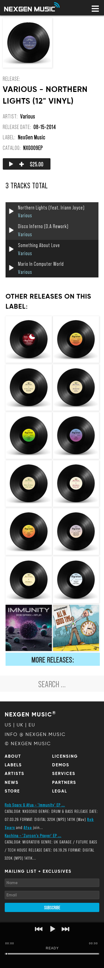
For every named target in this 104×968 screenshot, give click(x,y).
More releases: (53, 659)
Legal (59, 791)
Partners (64, 782)
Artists (14, 773)
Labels (13, 764)
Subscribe (52, 907)
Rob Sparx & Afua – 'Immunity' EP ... (35, 804)
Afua (28, 827)
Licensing (65, 756)
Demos (60, 764)
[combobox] (52, 684)
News (12, 782)
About (13, 756)
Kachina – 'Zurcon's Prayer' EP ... (33, 835)
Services (63, 773)
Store (12, 791)
